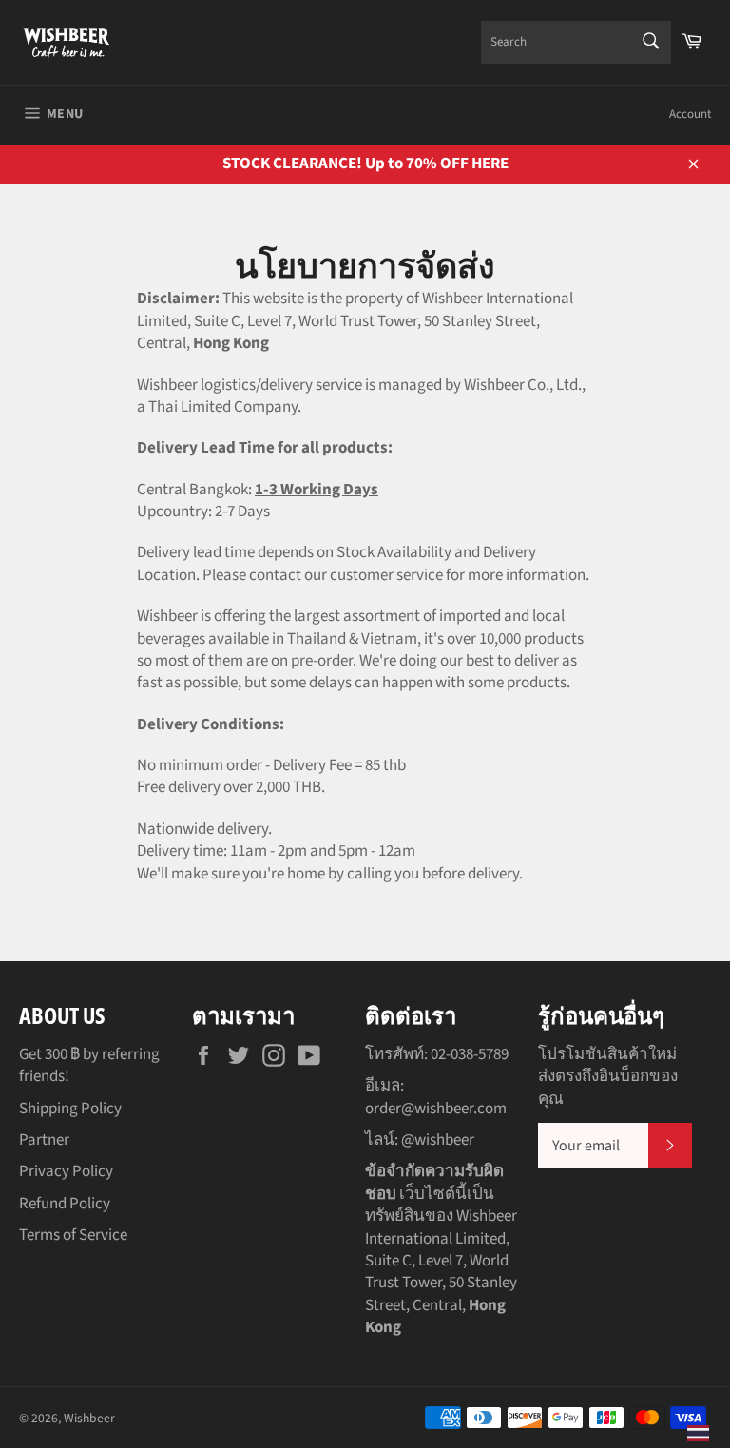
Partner (44, 1140)
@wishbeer (437, 1140)
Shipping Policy (70, 1108)
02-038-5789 (470, 1054)
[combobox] (576, 42)
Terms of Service (73, 1235)
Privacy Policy (66, 1171)
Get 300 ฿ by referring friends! (89, 1065)
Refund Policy (64, 1203)
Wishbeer (89, 1418)
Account (690, 114)
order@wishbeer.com (436, 1108)
